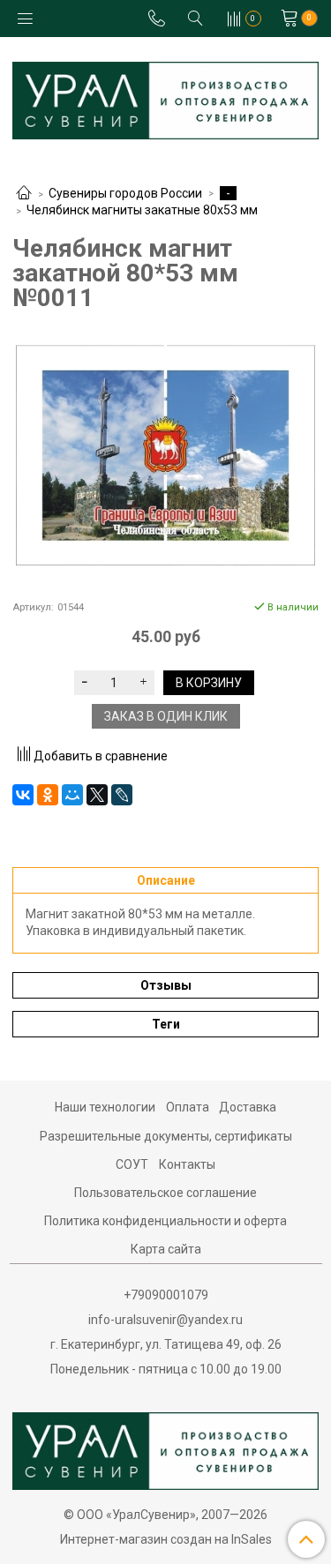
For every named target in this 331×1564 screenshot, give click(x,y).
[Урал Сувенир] (165, 96)
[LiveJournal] (121, 794)
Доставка (247, 1107)
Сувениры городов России (125, 193)
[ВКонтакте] (23, 794)
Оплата (187, 1107)
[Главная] (24, 194)
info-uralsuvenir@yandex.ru (165, 1320)
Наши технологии (105, 1107)
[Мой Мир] (72, 794)
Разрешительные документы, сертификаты (166, 1136)
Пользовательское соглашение (165, 1193)
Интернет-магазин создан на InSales (166, 1539)
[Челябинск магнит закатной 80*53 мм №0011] (165, 455)
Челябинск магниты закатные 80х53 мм (142, 210)
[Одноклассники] (47, 794)
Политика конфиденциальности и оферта (165, 1221)
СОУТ (132, 1164)
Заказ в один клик (166, 716)
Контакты (187, 1164)
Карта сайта (166, 1249)
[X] (97, 794)
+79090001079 (166, 1295)
